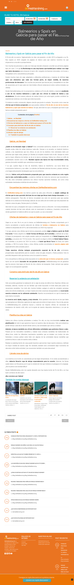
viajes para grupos (13, 549)
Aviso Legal (24, 543)
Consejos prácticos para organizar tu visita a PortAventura (29, 436)
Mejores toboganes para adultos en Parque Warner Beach (28, 490)
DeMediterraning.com (43, 541)
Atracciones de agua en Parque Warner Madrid (25, 499)
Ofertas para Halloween (44, 544)
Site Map (23, 545)
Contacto (23, 542)
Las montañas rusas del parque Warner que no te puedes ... (28, 463)
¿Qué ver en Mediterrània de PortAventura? (24, 509)
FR (9, 1)
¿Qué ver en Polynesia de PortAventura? (22, 518)
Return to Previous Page (62, 36)
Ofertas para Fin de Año (44, 542)
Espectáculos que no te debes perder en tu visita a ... (26, 454)
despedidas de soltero (10, 551)
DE (11, 1)
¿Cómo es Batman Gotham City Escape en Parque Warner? (27, 472)
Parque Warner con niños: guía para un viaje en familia (27, 445)
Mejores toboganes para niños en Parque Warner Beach (27, 481)
